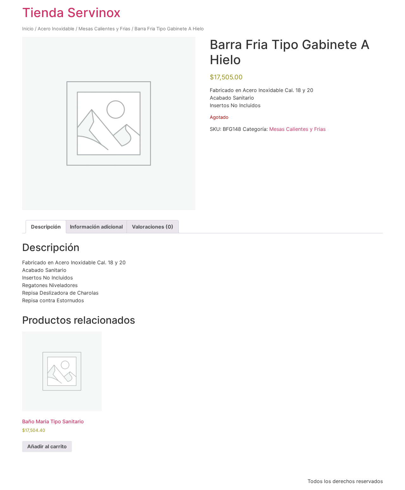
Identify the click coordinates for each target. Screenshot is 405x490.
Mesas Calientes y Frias (104, 29)
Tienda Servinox (71, 12)
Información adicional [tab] (96, 227)
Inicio (28, 29)
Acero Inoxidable (56, 29)
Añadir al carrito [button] (47, 446)
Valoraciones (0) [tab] (152, 227)
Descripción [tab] (46, 227)
